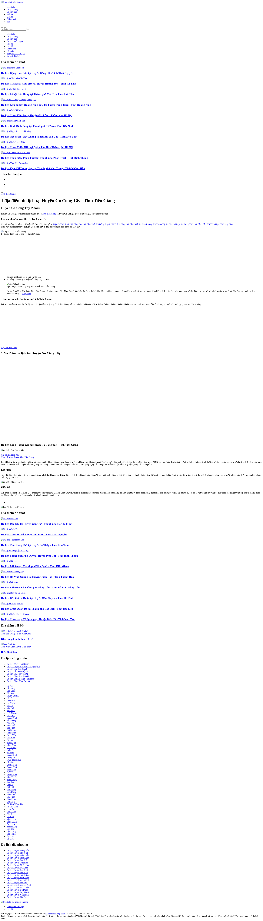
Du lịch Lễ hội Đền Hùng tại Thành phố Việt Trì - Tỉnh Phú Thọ (37, 94)
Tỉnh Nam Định (8, 647)
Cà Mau (10, 839)
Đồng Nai (11, 802)
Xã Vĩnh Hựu (213, 224)
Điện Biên (11, 701)
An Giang (11, 824)
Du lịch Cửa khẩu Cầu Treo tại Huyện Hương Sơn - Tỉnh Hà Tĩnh (38, 83)
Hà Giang (11, 688)
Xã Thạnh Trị (159, 224)
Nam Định (11, 742)
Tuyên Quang (12, 696)
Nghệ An (11, 750)
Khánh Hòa (12, 774)
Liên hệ (10, 17)
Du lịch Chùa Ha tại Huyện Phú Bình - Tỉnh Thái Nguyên (34, 534)
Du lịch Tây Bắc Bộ (17, 669)
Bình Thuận (12, 779)
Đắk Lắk (10, 787)
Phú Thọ (10, 723)
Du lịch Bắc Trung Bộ (18, 664)
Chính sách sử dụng (15, 906)
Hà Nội (10, 686)
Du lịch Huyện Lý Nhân (17, 867)
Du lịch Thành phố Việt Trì (18, 880)
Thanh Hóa (11, 747)
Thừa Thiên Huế (14, 760)
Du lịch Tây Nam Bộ (17, 671)
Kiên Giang (12, 826)
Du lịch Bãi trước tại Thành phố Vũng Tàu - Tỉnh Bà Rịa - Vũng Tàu (40, 587)
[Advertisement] (131, 254)
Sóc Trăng (11, 834)
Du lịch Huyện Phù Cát (17, 897)
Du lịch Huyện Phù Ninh (17, 853)
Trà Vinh (10, 816)
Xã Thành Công (118, 224)
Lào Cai (10, 698)
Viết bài (10, 14)
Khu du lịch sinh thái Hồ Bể (17, 639)
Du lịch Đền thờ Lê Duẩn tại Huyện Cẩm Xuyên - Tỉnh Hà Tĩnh (37, 598)
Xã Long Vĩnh (187, 224)
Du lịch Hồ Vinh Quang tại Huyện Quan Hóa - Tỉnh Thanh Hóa (37, 576)
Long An (10, 809)
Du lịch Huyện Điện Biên (18, 855)
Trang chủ (11, 7)
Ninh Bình (11, 745)
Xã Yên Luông (145, 224)
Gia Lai (10, 784)
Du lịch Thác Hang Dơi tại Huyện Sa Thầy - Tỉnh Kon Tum (35, 545)
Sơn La (10, 705)
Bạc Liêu (11, 836)
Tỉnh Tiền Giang (8, 194)
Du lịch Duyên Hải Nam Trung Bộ (23, 666)
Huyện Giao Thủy (23, 647)
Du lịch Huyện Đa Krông (18, 877)
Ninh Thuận (12, 777)
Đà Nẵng (11, 762)
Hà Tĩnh (10, 752)
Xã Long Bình (226, 224)
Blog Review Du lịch (16, 53)
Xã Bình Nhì (132, 224)
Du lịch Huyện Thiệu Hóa (18, 865)
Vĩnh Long (11, 819)
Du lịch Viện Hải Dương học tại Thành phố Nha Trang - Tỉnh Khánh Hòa (43, 168)
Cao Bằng (11, 691)
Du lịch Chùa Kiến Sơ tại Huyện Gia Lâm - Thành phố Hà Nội (36, 115)
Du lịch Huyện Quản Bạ (17, 863)
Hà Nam (10, 740)
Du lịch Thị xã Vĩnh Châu (18, 887)
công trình (26, 293)
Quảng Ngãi (12, 767)
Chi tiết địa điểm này (10, 455)
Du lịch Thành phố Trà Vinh (19, 885)
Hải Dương (11, 730)
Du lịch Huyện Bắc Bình (17, 870)
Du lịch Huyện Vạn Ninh (18, 895)
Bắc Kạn (10, 693)
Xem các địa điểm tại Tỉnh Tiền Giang (17, 457)
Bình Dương (12, 799)
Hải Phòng (11, 733)
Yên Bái (10, 708)
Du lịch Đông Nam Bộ (18, 681)
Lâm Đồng (11, 792)
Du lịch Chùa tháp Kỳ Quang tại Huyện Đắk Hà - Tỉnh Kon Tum (38, 619)
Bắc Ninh (11, 728)
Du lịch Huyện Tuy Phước (18, 892)
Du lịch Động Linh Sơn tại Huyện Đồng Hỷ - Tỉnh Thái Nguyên (37, 73)
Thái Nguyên (12, 713)
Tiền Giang (11, 811)
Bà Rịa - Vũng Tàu (15, 804)
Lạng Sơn (11, 715)
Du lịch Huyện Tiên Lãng (18, 858)
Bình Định (11, 770)
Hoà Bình (11, 710)
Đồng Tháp (12, 821)
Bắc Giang (11, 720)
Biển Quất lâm (9, 652)
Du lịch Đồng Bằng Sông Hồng (22, 679)
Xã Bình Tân (200, 224)
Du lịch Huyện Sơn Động (18, 875)
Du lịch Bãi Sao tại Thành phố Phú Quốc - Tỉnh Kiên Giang (35, 566)
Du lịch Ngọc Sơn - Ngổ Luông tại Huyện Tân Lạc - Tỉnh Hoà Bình (39, 136)
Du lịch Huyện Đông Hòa (18, 850)
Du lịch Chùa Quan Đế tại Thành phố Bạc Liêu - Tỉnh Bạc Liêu (37, 608)
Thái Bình (11, 737)
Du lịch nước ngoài (15, 41)
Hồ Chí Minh (12, 807)
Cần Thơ (10, 829)
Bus (8, 22)
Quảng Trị (11, 757)
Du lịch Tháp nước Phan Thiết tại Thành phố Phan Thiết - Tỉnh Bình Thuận (44, 157)
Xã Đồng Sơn (76, 224)
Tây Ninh (11, 797)
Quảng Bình (12, 755)
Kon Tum (11, 782)
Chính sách (11, 19)
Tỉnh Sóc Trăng (8, 634)
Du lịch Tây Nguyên (17, 674)
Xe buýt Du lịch (14, 56)
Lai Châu (11, 703)
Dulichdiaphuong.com (55, 914)
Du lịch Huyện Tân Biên (17, 860)
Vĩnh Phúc (11, 725)
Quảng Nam (12, 765)
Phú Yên (10, 772)
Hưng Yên (11, 735)
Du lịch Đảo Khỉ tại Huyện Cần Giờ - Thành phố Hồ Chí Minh (36, 523)
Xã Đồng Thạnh (103, 224)
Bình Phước (12, 794)
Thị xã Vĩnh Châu (23, 634)
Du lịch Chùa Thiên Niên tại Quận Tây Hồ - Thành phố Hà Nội (37, 147)
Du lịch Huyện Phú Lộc (17, 882)
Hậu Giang (11, 831)
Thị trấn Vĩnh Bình (61, 224)
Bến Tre (10, 814)
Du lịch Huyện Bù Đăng (17, 890)
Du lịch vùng (12, 9)
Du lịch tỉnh (12, 12)
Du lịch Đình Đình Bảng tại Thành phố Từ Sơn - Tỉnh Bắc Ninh (37, 126)
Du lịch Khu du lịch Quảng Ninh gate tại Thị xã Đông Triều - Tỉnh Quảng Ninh (46, 104)
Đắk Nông (11, 789)
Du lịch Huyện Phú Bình (17, 872)
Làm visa (11, 51)
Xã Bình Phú (89, 224)
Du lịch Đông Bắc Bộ (18, 676)
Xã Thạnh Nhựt (173, 224)
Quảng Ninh (12, 718)
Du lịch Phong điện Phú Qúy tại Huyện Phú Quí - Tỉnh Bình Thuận (39, 555)
